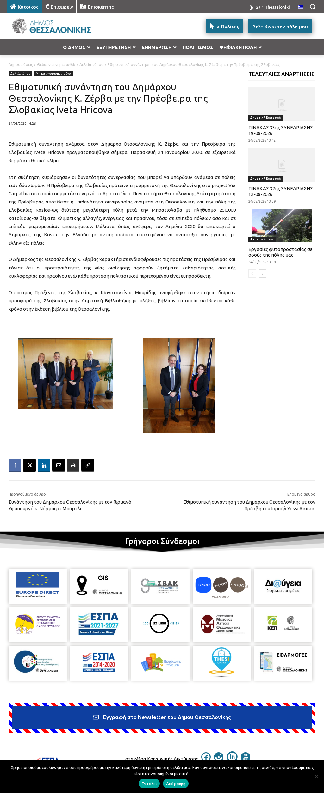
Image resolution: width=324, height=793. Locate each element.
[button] (312, 6)
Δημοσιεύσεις (21, 65)
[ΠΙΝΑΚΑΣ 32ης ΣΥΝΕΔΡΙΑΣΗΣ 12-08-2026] (282, 164)
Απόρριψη (175, 783)
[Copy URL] (87, 465)
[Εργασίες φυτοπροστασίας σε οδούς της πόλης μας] (282, 225)
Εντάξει (149, 783)
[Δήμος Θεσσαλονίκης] (44, 26)
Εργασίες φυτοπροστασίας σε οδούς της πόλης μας (280, 251)
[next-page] (262, 273)
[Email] (58, 465)
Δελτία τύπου (91, 65)
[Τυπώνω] (73, 465)
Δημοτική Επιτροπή (265, 117)
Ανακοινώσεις (262, 239)
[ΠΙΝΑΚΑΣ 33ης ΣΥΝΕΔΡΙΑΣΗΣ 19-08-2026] (282, 104)
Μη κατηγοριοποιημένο (53, 73)
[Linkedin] (44, 465)
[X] (29, 465)
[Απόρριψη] (316, 776)
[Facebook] (15, 465)
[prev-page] (252, 273)
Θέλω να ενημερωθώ (56, 65)
